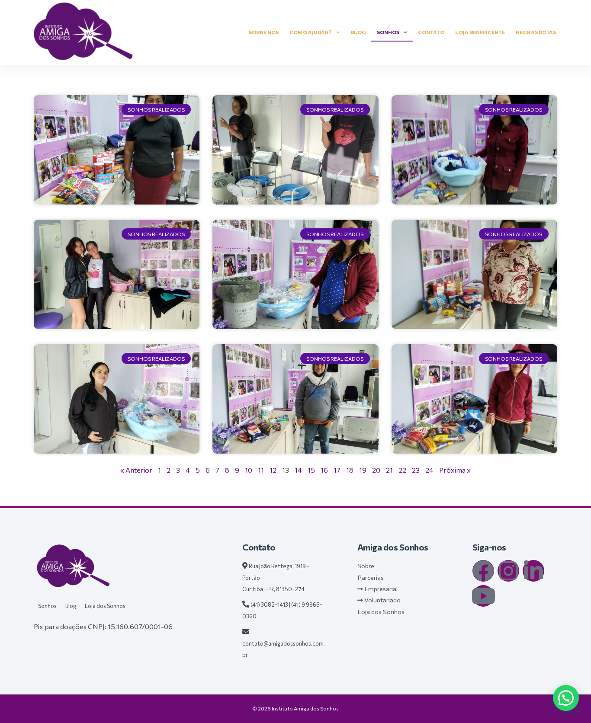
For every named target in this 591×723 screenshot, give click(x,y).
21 (389, 470)
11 (261, 470)
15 (311, 470)
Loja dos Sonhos (105, 605)
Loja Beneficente (480, 32)
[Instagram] (508, 571)
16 (324, 470)
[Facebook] (483, 571)
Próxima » (455, 470)
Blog (358, 32)
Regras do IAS (536, 32)
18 (349, 470)
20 (376, 470)
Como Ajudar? (310, 32)
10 (248, 470)
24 (429, 470)
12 (273, 470)
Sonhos (388, 32)
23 (416, 470)
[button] (566, 698)
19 (362, 470)
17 (337, 470)
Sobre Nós (264, 32)
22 (402, 470)
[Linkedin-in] (533, 571)
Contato (431, 32)
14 (298, 470)
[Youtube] (483, 596)
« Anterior (136, 470)
